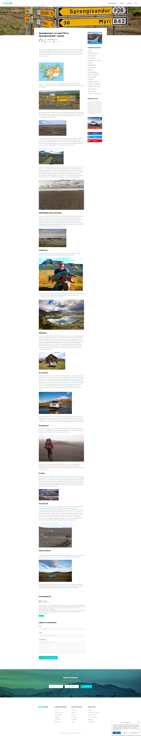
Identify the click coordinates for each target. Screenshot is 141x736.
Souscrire (86, 686)
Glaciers (89, 74)
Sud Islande (90, 93)
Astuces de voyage (91, 55)
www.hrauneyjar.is (64, 584)
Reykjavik (73, 721)
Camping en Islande (91, 60)
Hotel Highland (43, 506)
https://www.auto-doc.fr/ (62, 610)
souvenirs (59, 337)
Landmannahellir (42, 296)
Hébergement (90, 79)
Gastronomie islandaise (92, 72)
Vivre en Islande (97, 93)
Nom (40, 626)
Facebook (95, 133)
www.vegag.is (77, 379)
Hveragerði (62, 557)
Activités (122, 3)
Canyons (98, 60)
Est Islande (73, 714)
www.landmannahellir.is (59, 296)
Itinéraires (129, 3)
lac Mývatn (46, 56)
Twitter (94, 137)
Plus (136, 3)
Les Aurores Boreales (92, 714)
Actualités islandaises (92, 53)
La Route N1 (90, 710)
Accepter (117, 732)
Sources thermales (92, 91)
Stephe (44, 601)
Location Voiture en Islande (93, 712)
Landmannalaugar (48, 255)
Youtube (95, 140)
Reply (41, 615)
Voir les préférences (135, 732)
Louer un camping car (92, 717)
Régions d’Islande (112, 3)
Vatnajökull (70, 51)
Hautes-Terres (96, 74)
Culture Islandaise (91, 67)
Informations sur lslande (93, 81)
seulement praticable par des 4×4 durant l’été (68, 382)
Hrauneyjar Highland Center (70, 511)
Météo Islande (58, 721)
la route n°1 (43, 168)
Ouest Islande (97, 86)
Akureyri (72, 557)
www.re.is (58, 476)
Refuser (125, 732)
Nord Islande (90, 86)
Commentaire (43, 639)
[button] (138, 722)
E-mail (41, 632)
